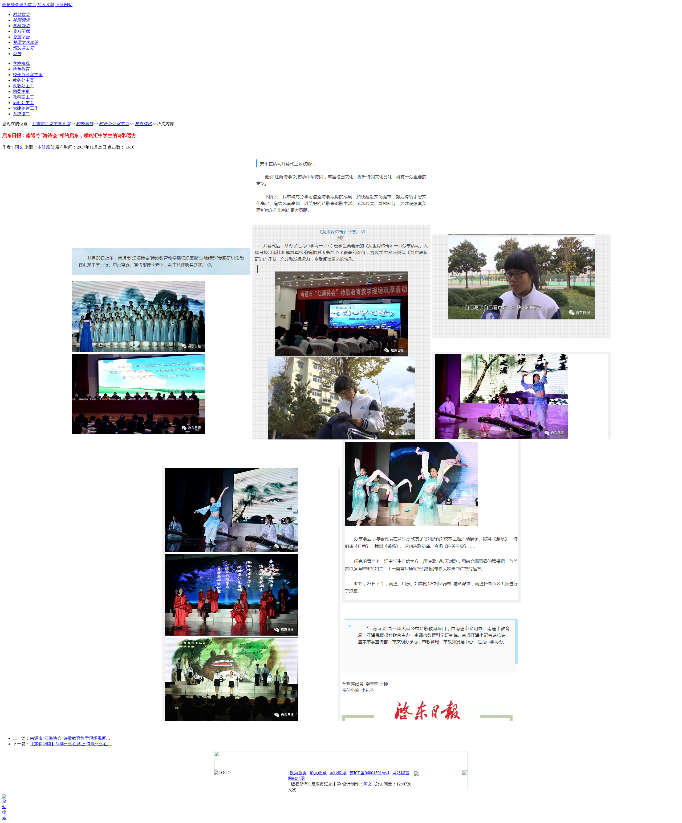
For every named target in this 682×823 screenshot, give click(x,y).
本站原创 (45, 147)
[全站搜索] (6, 818)
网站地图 (296, 778)
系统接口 (21, 114)
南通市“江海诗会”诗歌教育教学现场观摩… (70, 738)
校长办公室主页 (28, 74)
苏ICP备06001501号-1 (369, 773)
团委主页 (21, 91)
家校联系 (338, 773)
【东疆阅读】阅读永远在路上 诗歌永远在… (71, 744)
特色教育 (21, 69)
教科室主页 (23, 97)
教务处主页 (23, 80)
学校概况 (21, 63)
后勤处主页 (23, 102)
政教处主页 (23, 86)
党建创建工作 (25, 108)
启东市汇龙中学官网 (51, 123)
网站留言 (400, 773)
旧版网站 (63, 4)
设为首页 (27, 4)
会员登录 (10, 4)
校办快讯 (143, 123)
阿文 (19, 147)
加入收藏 (45, 4)
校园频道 (84, 123)
